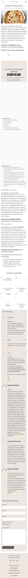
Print (11, 74)
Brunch (11, 8)
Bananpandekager (17, 221)
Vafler (20, 249)
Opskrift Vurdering (7, 522)
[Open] (26, 1)
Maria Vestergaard (16, 80)
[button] (11, 71)
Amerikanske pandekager (16, 47)
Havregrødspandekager (7, 251)
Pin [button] (18, 74)
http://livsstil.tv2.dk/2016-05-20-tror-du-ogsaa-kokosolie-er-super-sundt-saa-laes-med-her (16, 369)
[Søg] (3, 1)
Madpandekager (5, 221)
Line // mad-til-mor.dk (14, 441)
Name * (4, 504)
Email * (4, 510)
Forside (6, 8)
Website (4, 516)
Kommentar (6, 527)
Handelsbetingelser (14, 568)
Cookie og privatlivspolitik (14, 565)
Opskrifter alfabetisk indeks (14, 570)
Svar (24, 317)
